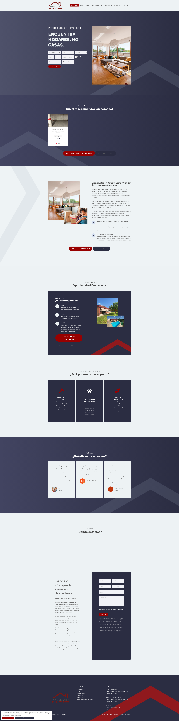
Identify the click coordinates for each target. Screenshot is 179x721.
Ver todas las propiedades (79, 153)
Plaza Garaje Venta (57, 129)
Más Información (105, 153)
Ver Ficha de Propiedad (69, 338)
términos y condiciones (111, 609)
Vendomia (64, 714)
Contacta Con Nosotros (80, 248)
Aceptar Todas (8, 718)
